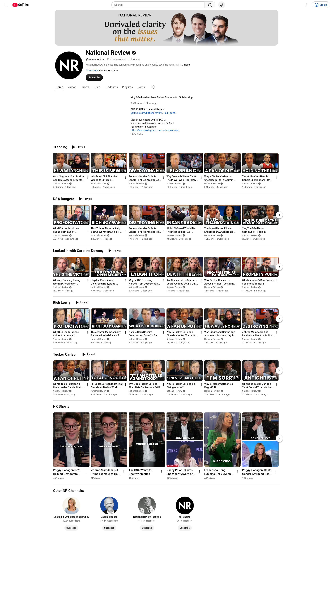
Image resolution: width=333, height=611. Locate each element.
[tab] (59, 87)
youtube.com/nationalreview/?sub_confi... (154, 112)
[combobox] (159, 5)
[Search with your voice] (221, 4)
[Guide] (6, 5)
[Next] (279, 215)
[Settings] (307, 5)
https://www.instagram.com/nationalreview (155, 130)
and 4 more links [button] (108, 70)
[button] (137, 133)
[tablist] (166, 87)
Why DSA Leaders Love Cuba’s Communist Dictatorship (162, 97)
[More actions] (87, 177)
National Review (61, 183)
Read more (137, 134)
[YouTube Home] (20, 5)
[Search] (209, 4)
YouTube (93, 70)
